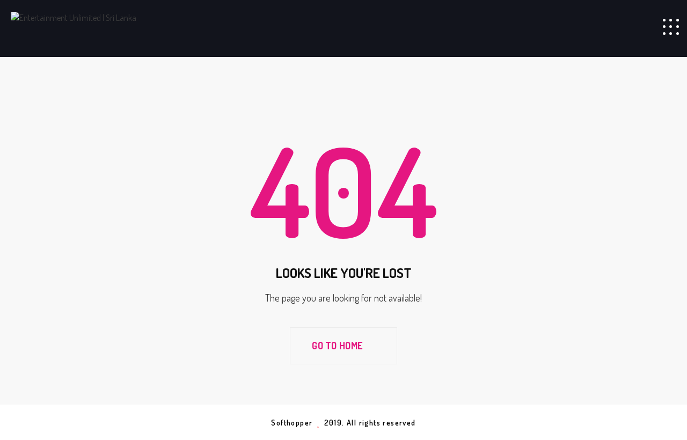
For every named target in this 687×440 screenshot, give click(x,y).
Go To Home (338, 345)
